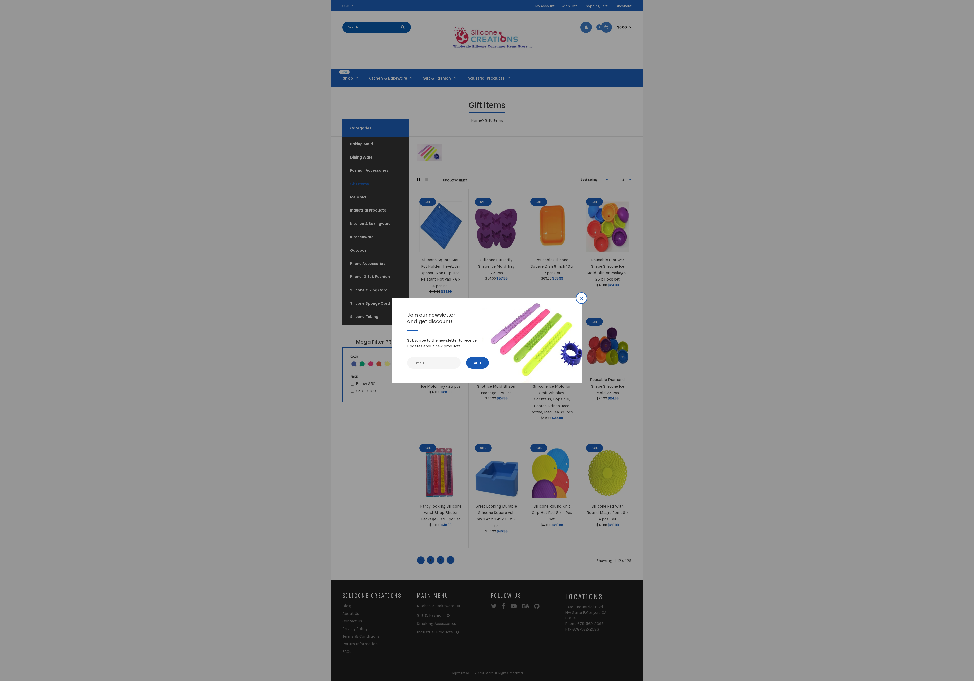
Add (477, 363)
